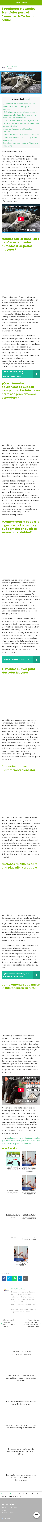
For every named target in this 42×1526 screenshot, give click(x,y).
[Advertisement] (21, 44)
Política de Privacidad (9, 1508)
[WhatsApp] (14, 1278)
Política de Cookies (8, 1513)
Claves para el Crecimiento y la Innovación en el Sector (9, 1323)
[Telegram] (20, 1278)
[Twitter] (9, 1278)
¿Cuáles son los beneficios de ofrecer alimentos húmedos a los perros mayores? (19, 106)
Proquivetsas (21, 2)
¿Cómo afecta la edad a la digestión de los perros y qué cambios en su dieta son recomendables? (21, 123)
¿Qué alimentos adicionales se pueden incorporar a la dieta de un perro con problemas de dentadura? (20, 115)
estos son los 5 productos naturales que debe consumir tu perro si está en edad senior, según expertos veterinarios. (21, 1141)
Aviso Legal (6, 1510)
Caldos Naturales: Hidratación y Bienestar (21, 134)
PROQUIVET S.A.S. (12, 66)
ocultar (26, 99)
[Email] (25, 1278)
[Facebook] (4, 1278)
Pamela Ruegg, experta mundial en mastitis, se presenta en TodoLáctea (31, 1323)
